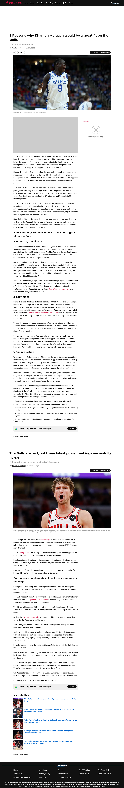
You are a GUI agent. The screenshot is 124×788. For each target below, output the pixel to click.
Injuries (64, 3)
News (26, 3)
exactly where (24, 553)
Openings (43, 770)
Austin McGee (17, 48)
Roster (57, 3)
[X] (112, 3)
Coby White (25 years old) (59, 289)
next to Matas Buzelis (30, 617)
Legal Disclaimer (104, 774)
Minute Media (14, 782)
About (15, 770)
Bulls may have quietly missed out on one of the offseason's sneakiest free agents (46, 415)
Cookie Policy (84, 774)
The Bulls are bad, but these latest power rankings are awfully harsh (43, 401)
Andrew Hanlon (18, 466)
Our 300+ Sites (84, 770)
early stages (45, 540)
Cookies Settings (64, 777)
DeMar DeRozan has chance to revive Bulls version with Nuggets (42, 404)
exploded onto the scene (38, 600)
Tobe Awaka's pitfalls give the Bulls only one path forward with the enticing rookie (46, 409)
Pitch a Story (18, 774)
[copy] (25, 52)
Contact (61, 770)
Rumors (32, 3)
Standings (49, 3)
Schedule (40, 3)
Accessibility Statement (22, 777)
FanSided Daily (104, 770)
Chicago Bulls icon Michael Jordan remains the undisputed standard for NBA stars (44, 420)
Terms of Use (63, 774)
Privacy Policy (44, 774)
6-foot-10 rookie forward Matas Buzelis (43, 313)
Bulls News (24, 436)
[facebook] (107, 3)
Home (15, 436)
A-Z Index (43, 777)
